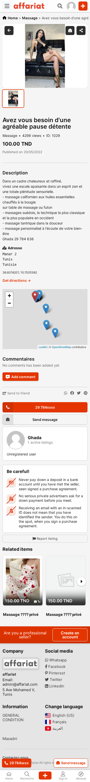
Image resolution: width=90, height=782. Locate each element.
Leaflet (43, 347)
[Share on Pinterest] (86, 393)
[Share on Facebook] (72, 393)
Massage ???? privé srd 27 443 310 (20, 615)
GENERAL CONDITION (13, 717)
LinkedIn (56, 686)
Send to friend (18, 393)
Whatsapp (57, 660)
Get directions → (16, 280)
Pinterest (56, 673)
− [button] (9, 303)
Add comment (23, 377)
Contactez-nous (15, 757)
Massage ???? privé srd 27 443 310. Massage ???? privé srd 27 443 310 (64, 615)
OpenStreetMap (61, 347)
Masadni (9, 738)
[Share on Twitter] (79, 393)
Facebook (56, 666)
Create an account (70, 634)
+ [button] (9, 296)
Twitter (55, 679)
